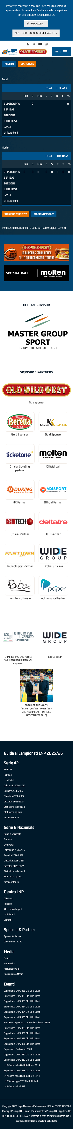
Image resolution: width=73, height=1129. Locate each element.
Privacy (5, 1111)
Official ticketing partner (20, 468)
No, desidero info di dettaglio (34, 33)
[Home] (24, 52)
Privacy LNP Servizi (20, 1111)
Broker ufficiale (53, 566)
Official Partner (53, 502)
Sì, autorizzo (34, 23)
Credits (67, 1111)
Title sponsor (37, 402)
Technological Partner (20, 566)
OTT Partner (53, 534)
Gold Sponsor (19, 434)
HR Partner (19, 502)
